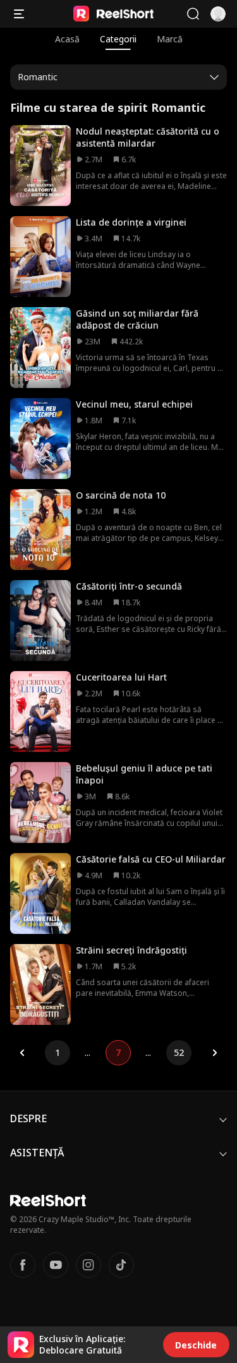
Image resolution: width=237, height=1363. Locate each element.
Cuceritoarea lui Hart (121, 677)
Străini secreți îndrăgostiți (131, 950)
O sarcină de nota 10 (121, 495)
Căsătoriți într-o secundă (129, 586)
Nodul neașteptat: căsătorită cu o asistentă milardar (147, 137)
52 (179, 1052)
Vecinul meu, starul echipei (134, 404)
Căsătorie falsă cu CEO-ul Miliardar (151, 859)
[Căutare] (192, 13)
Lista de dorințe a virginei (131, 222)
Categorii (118, 39)
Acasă (67, 39)
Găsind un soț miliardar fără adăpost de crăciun (137, 319)
